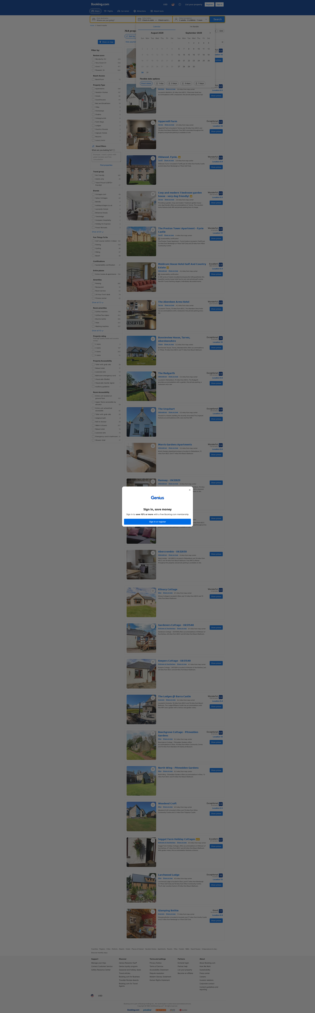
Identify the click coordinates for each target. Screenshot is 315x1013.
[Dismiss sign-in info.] (190, 490)
